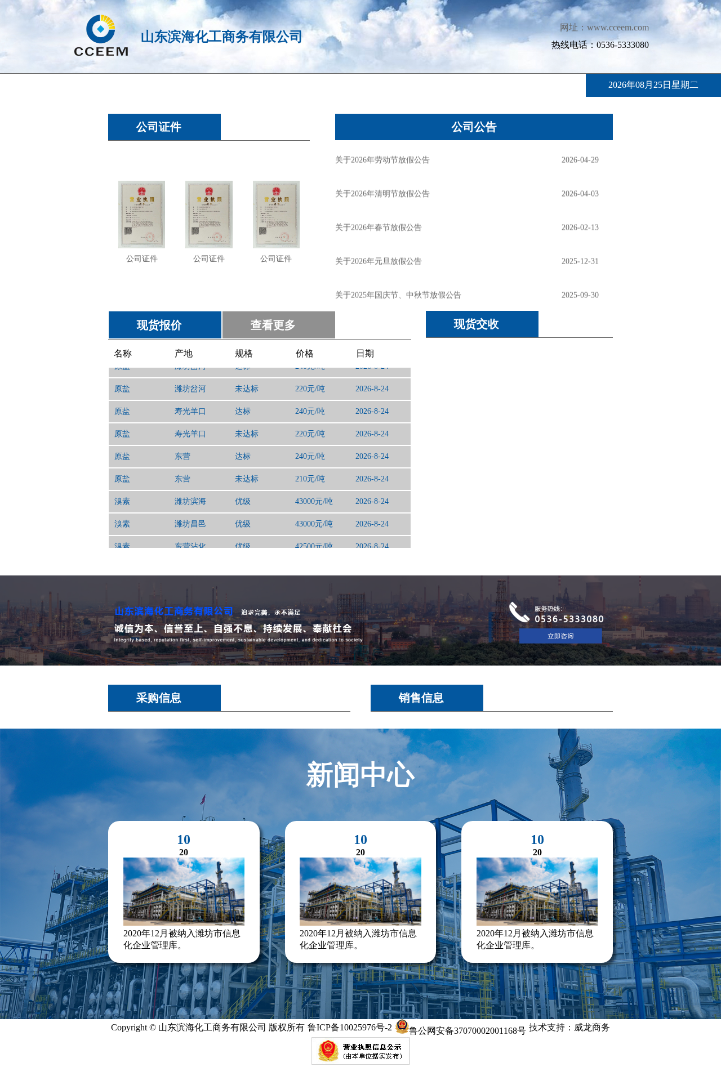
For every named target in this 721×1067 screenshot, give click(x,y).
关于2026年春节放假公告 (378, 225)
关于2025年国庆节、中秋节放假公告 (398, 292)
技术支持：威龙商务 (569, 1027)
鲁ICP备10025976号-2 (350, 1027)
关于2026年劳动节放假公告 (382, 157)
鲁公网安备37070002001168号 (467, 1030)
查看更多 (273, 325)
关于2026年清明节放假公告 (382, 191)
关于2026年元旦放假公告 (378, 259)
